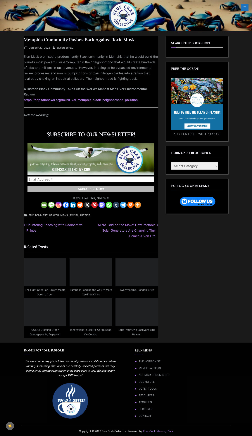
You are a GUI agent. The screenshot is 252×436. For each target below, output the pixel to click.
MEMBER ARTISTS (150, 368)
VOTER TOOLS (148, 388)
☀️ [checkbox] (10, 426)
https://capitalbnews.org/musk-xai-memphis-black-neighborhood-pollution (81, 100)
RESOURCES (146, 395)
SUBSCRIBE (146, 408)
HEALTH (54, 215)
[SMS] (51, 205)
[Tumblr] (116, 205)
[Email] (44, 205)
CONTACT (145, 415)
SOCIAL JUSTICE (79, 215)
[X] (87, 205)
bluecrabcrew (64, 47)
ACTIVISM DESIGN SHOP (154, 374)
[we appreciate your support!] (70, 418)
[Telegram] (123, 205)
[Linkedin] (73, 205)
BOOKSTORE (147, 381)
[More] (137, 205)
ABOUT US (145, 402)
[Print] (130, 205)
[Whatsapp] (109, 205)
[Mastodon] (102, 205)
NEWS (64, 215)
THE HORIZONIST (149, 361)
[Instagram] (58, 205)
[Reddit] (80, 205)
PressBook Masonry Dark (158, 431)
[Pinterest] (94, 205)
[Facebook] (66, 205)
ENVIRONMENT (38, 215)
